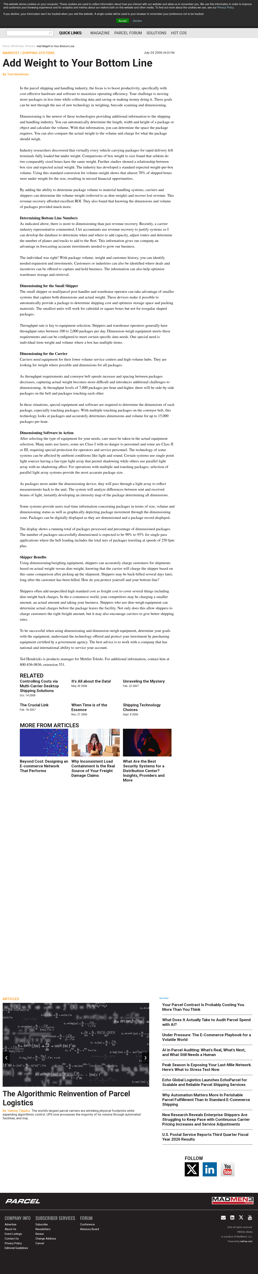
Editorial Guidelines (16, 1248)
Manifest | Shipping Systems (29, 53)
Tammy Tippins (18, 1111)
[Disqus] (97, 841)
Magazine (100, 33)
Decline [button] (137, 21)
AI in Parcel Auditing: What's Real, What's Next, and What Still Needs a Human (204, 1052)
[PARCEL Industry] (23, 1201)
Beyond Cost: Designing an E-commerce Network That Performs (44, 766)
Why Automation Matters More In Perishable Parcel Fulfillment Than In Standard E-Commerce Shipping (206, 1100)
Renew (40, 1234)
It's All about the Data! (91, 681)
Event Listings (13, 1234)
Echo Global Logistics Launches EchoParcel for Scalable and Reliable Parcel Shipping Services (204, 1082)
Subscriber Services (55, 1218)
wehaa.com (246, 1241)
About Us (10, 1229)
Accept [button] (123, 21)
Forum (86, 1218)
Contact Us (12, 1238)
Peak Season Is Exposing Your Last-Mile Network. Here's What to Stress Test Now (207, 1067)
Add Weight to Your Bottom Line (77, 63)
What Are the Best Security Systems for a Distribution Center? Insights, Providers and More (144, 770)
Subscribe (42, 1224)
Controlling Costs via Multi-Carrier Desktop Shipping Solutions (39, 686)
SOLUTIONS (156, 33)
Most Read (163, 998)
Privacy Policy (225, 7)
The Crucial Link (34, 705)
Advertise (10, 1224)
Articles (66, 725)
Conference (87, 1224)
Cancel (40, 1243)
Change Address (46, 1238)
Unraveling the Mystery (144, 681)
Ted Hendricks (17, 74)
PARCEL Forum (128, 33)
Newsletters (43, 1229)
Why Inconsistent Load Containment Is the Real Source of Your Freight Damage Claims (93, 768)
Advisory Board (89, 1229)
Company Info (18, 1218)
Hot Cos (179, 33)
